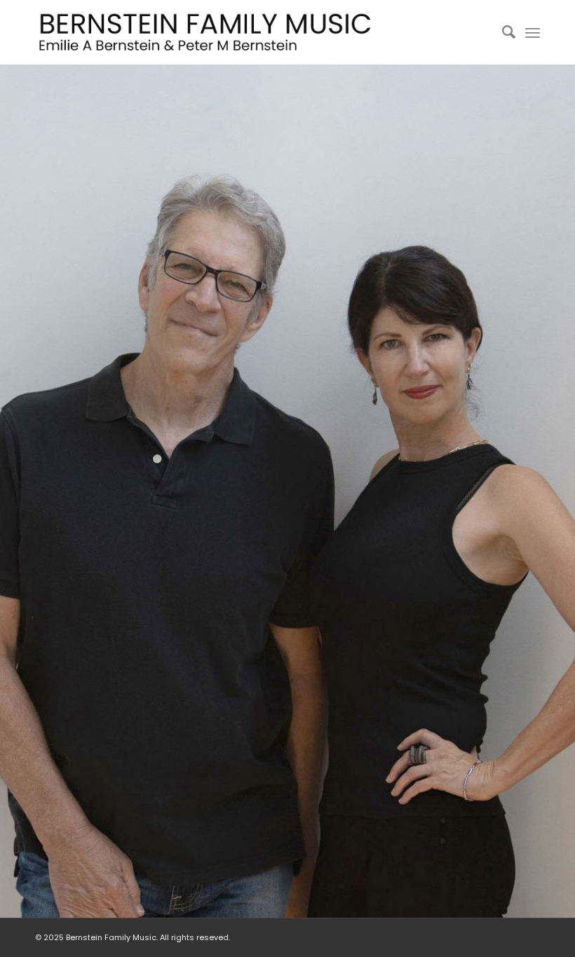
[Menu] (532, 32)
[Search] (501, 32)
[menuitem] (501, 32)
